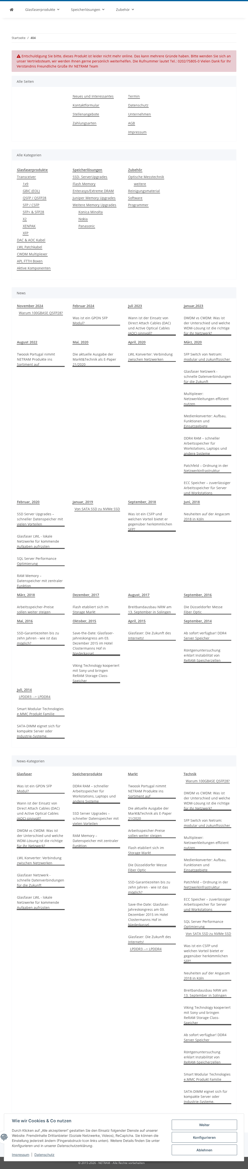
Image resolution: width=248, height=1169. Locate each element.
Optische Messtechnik (146, 177)
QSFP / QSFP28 (34, 198)
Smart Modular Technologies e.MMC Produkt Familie (40, 711)
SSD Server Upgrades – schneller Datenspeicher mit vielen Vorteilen (40, 519)
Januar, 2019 (83, 502)
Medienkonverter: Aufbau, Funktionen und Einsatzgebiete (205, 421)
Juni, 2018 (192, 502)
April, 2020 (137, 342)
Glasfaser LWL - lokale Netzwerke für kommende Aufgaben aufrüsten (38, 541)
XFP (25, 233)
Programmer (138, 205)
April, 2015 (137, 621)
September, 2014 (198, 621)
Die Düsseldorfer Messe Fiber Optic (203, 609)
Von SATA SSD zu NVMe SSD (97, 509)
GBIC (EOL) (31, 191)
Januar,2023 (193, 306)
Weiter (204, 1125)
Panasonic (86, 226)
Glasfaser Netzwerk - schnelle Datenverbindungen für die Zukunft (207, 376)
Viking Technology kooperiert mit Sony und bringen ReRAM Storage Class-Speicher (96, 673)
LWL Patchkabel (29, 247)
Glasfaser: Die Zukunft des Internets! (149, 635)
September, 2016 (198, 594)
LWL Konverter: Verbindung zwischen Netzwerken (150, 357)
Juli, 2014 (24, 689)
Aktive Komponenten (34, 268)
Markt (133, 774)
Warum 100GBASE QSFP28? (41, 313)
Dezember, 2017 (86, 594)
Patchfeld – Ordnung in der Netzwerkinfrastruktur (206, 468)
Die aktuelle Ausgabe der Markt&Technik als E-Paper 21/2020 (94, 359)
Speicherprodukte (87, 774)
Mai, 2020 (80, 342)
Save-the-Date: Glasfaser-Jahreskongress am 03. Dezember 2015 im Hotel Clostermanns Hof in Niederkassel (93, 643)
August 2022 (27, 342)
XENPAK (29, 226)
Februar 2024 (83, 306)
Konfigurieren (204, 1137)
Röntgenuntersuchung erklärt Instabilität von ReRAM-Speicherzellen (202, 655)
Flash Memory (84, 184)
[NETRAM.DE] (11, 9)
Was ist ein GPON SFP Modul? (90, 320)
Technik (190, 774)
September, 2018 (142, 502)
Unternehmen (139, 114)
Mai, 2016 (25, 621)
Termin (134, 96)
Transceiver (26, 177)
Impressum (20, 1155)
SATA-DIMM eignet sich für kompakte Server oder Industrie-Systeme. (39, 731)
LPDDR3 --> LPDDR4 (34, 696)
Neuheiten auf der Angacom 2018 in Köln (207, 516)
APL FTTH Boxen (30, 261)
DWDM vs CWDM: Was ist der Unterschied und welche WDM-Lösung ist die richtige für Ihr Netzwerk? (207, 325)
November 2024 (30, 306)
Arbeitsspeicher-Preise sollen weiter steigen (35, 609)
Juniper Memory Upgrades (94, 198)
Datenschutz (44, 1155)
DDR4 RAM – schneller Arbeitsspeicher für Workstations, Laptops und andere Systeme (205, 446)
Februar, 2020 (28, 502)
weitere (140, 184)
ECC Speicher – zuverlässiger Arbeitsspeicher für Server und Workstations (207, 487)
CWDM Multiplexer (32, 254)
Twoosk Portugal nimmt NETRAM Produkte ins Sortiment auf (36, 359)
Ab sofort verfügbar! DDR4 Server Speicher (205, 635)
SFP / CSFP (31, 205)
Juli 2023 (135, 306)
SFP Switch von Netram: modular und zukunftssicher (207, 357)
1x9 (25, 184)
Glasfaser (24, 774)
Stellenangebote (86, 114)
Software (135, 198)
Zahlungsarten (84, 123)
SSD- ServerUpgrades (90, 177)
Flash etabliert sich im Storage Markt (90, 609)
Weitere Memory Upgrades (94, 205)
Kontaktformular (86, 105)
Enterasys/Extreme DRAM (93, 191)
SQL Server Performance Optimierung (36, 561)
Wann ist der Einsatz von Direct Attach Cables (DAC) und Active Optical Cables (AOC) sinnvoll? (149, 325)
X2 (25, 219)
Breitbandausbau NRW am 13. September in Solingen (149, 609)
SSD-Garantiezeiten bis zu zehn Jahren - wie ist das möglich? (38, 638)
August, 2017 (138, 594)
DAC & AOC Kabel (31, 240)
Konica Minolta (90, 212)
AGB (131, 123)
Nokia (83, 219)
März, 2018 (26, 594)
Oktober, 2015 (84, 621)
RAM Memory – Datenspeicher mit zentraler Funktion (40, 580)
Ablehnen (204, 1150)
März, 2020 (193, 342)
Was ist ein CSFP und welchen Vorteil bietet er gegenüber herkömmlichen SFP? (150, 521)
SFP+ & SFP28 (33, 212)
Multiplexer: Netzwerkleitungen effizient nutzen (206, 398)
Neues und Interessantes (93, 96)
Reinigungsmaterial (144, 191)
